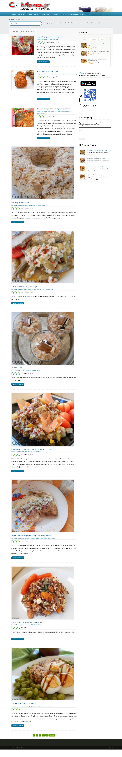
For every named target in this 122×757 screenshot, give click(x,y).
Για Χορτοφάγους (37, 205)
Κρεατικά (13, 14)
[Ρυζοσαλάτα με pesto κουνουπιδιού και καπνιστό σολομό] (42, 419)
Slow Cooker (60, 23)
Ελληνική (56, 39)
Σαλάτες (36, 14)
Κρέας (52, 111)
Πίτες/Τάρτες (46, 14)
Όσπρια (65, 74)
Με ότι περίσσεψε (60, 74)
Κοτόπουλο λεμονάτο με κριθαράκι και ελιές (98, 51)
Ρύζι (27, 205)
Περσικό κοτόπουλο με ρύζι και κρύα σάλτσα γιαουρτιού (31, 535)
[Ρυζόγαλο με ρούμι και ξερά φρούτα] (23, 45)
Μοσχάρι (38, 706)
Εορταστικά (23, 205)
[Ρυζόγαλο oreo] (42, 338)
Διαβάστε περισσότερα (43, 61)
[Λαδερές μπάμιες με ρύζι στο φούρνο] (42, 257)
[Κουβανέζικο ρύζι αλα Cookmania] (42, 674)
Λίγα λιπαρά (28, 289)
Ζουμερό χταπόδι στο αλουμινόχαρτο (95, 174)
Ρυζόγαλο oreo (16, 368)
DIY (53, 23)
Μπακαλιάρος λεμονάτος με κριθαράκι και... (97, 150)
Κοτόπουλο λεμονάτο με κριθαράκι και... (96, 158)
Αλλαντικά (74, 23)
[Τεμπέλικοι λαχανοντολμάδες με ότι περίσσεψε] (23, 117)
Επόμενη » (52, 735)
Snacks (67, 23)
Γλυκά (30, 14)
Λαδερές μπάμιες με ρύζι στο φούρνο (24, 286)
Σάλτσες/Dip (26, 451)
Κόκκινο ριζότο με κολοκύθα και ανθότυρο (26, 622)
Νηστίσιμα (33, 289)
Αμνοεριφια (82, 23)
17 (46, 735)
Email (81, 130)
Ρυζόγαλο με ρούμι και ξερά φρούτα (50, 37)
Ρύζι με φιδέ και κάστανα (20, 202)
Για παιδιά (94, 23)
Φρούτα (45, 538)
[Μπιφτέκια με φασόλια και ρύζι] (23, 80)
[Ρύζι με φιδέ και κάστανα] (42, 173)
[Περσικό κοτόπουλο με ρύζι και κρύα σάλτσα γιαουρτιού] (42, 506)
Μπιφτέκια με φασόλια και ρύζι (48, 71)
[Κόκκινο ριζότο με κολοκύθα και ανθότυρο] (42, 592)
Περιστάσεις (56, 14)
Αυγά (88, 23)
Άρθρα (64, 14)
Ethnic (53, 538)
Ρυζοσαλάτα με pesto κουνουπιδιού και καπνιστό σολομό (31, 449)
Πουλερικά (69, 111)
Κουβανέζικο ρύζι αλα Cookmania (23, 703)
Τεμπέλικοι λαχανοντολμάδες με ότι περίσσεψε (53, 109)
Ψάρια (30, 451)
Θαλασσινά (21, 14)
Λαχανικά (53, 74)
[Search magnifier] (39, 23)
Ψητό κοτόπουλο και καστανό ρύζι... (95, 166)
